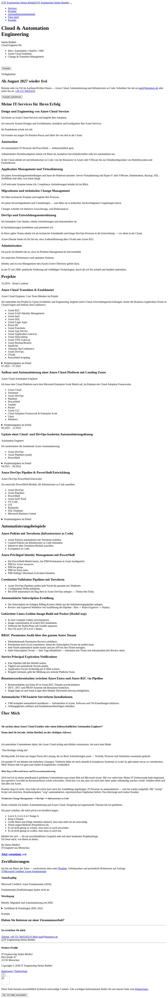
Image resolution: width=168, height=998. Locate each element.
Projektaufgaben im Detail (17, 363)
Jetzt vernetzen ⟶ (13, 854)
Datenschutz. (141, 989)
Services (12, 8)
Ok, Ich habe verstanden (14, 995)
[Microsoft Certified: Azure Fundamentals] (23, 871)
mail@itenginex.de (148, 88)
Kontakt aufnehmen (12, 97)
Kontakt (12, 20)
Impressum (7, 971)
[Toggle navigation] (71, 3)
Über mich (13, 17)
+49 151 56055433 (25, 91)
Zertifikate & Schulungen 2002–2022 (23, 908)
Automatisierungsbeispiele (21, 14)
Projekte (12, 11)
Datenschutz (20, 971)
